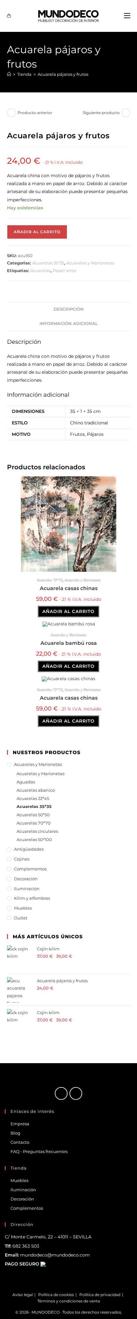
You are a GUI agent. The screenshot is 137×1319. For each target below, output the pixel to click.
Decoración (26, 878)
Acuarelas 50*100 (34, 839)
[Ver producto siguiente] (125, 112)
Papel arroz (64, 270)
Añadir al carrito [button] (68, 611)
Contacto (20, 1142)
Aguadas (26, 781)
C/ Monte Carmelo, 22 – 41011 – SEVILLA (48, 1237)
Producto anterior (35, 112)
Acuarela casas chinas (68, 588)
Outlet (20, 917)
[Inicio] (9, 74)
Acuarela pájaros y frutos (63, 74)
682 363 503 (25, 1246)
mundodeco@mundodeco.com (55, 1255)
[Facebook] (61, 1093)
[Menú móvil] (127, 15)
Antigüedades (29, 849)
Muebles (23, 908)
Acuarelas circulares (37, 831)
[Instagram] (75, 1093)
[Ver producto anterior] (11, 112)
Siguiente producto (101, 112)
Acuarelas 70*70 (49, 580)
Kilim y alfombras (32, 898)
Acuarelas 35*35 (48, 262)
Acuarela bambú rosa (68, 643)
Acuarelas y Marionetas (90, 262)
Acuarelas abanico (36, 790)
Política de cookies (56, 1294)
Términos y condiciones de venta (68, 1301)
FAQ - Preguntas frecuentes (39, 1151)
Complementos (30, 868)
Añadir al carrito (37, 231)
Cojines (21, 858)
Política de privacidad (99, 1294)
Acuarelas (40, 270)
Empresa (20, 1123)
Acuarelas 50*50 (33, 814)
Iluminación (27, 888)
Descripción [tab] (69, 309)
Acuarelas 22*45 (33, 798)
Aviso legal (22, 1294)
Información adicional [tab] (69, 323)
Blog (15, 1132)
